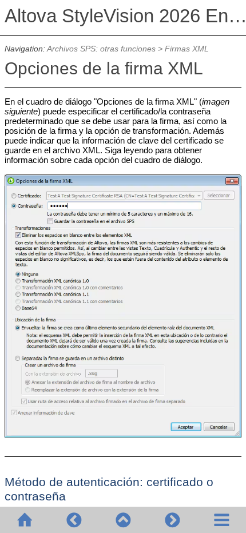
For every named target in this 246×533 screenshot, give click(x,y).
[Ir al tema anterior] (73, 520)
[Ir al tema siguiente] (172, 520)
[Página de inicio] (24, 520)
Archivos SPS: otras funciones (101, 49)
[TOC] (221, 520)
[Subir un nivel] (123, 520)
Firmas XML (187, 49)
